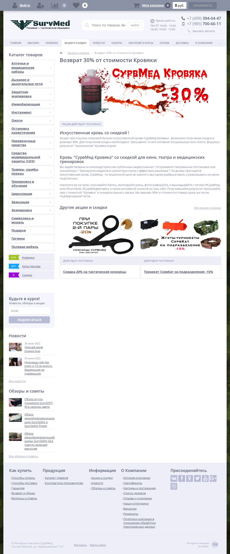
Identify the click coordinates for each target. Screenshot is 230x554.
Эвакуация (20, 202)
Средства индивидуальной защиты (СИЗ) (25, 157)
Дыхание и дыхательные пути (27, 82)
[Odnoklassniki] (189, 478)
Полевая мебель (24, 247)
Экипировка (21, 210)
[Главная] (61, 53)
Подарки (18, 230)
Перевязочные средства (23, 143)
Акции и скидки (75, 43)
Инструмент (21, 112)
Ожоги (16, 120)
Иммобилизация (25, 104)
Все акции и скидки (207, 208)
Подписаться (29, 320)
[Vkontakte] (173, 478)
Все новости (17, 381)
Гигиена (18, 238)
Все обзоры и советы (23, 456)
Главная (15, 43)
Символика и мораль (22, 220)
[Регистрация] (40, 5)
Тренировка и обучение (22, 183)
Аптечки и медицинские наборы (22, 67)
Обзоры (116, 43)
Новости (99, 43)
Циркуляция (21, 194)
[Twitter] (197, 478)
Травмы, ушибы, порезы (25, 171)
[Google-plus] (213, 478)
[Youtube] (205, 478)
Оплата (164, 43)
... (220, 43)
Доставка (182, 43)
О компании (203, 43)
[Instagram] (173, 486)
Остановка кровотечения (23, 130)
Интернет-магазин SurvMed (202, 545)
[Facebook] (181, 478)
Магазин (33, 43)
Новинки (52, 43)
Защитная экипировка (21, 94)
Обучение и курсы (140, 43)
